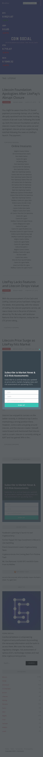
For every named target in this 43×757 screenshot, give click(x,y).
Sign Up (21, 405)
